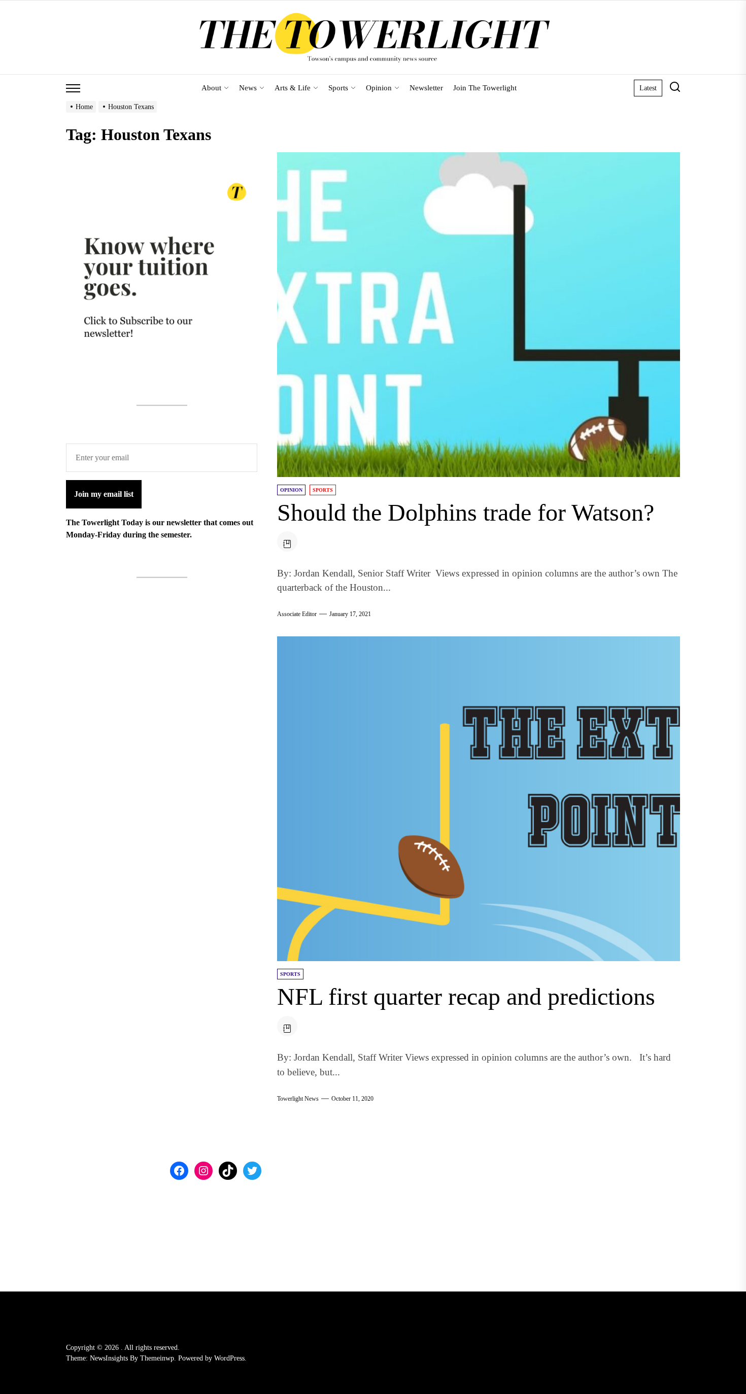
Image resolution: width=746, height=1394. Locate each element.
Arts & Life (293, 88)
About (211, 88)
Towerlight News (298, 1098)
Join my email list (103, 494)
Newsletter (426, 88)
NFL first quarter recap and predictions (466, 996)
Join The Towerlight (485, 88)
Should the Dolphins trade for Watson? (465, 512)
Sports (338, 88)
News (248, 88)
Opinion (379, 88)
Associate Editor (297, 614)
